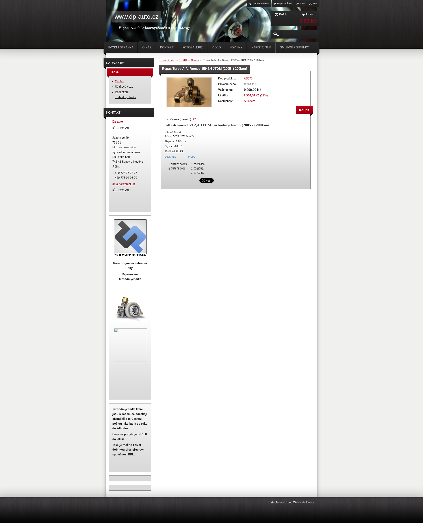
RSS (302, 3)
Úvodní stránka (167, 60)
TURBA (183, 60)
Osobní (195, 60)
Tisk (315, 3)
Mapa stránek (284, 3)
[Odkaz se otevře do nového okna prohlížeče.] (189, 107)
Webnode (299, 502)
